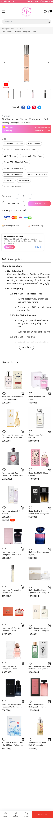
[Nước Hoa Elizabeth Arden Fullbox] (13, 494)
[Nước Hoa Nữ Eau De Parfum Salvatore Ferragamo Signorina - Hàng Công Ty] (13, 611)
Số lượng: (6, 196)
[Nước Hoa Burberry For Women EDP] (13, 573)
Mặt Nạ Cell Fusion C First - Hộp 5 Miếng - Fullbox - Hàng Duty (13, 744)
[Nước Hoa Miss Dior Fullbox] (39, 380)
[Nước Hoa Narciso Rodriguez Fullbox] (13, 649)
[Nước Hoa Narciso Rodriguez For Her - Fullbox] (39, 687)
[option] (26, 62)
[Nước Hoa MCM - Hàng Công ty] (39, 456)
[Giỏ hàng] (49, 12)
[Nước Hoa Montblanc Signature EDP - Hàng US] (39, 573)
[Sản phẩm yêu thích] (45, 12)
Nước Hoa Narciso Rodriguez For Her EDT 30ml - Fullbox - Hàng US (12, 554)
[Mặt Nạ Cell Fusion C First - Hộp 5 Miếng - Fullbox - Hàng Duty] (13, 725)
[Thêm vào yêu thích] (4, 394)
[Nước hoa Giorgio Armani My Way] (39, 535)
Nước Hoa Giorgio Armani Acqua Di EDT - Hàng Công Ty (39, 630)
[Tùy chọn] (49, 393)
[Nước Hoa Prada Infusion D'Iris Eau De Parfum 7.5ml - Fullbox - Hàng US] (13, 380)
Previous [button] (5, 62)
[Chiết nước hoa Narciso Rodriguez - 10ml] (26, 62)
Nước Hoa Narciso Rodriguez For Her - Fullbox (36, 706)
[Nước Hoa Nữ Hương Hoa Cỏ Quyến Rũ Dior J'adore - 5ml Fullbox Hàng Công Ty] (13, 418)
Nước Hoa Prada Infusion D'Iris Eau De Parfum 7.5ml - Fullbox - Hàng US (13, 399)
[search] (48, 21)
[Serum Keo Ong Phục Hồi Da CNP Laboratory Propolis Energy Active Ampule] (39, 725)
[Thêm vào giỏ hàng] (23, 393)
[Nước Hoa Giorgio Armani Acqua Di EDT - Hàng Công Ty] (39, 611)
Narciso (6, 116)
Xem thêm (26, 347)
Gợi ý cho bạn (10, 362)
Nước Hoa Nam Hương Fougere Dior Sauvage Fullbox (11, 706)
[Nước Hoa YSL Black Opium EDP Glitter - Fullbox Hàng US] (13, 456)
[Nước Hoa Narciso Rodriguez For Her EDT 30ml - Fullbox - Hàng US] (13, 535)
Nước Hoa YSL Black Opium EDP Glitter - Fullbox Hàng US (13, 475)
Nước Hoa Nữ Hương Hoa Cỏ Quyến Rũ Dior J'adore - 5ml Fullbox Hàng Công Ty (13, 437)
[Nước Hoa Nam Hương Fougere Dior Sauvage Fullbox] (13, 687)
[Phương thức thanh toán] (18, 218)
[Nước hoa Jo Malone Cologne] (39, 418)
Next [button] (48, 62)
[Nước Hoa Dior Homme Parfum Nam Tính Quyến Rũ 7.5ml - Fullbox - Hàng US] (39, 494)
